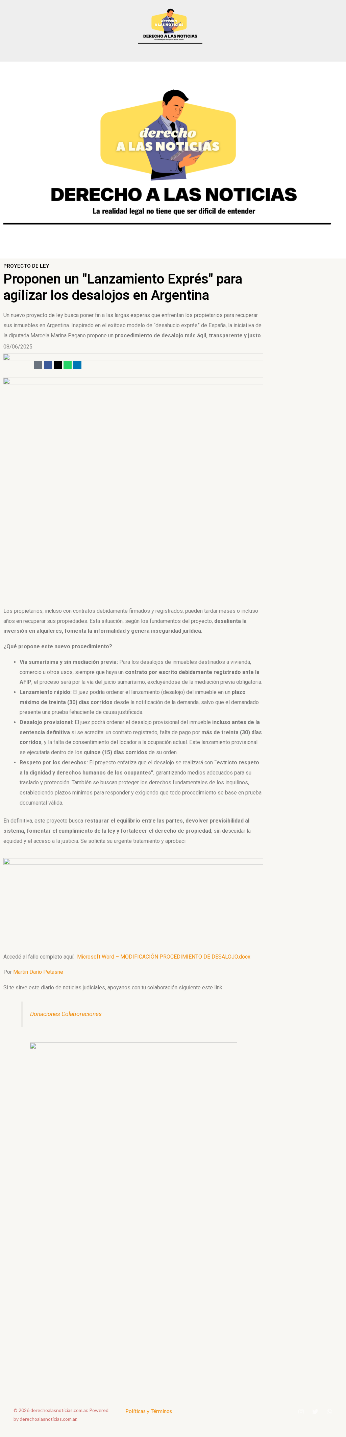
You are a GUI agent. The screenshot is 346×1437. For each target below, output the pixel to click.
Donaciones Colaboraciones (66, 1014)
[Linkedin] (77, 365)
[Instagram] (301, 1412)
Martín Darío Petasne (38, 972)
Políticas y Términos (148, 1411)
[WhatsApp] (329, 1412)
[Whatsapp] (68, 365)
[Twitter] (315, 1412)
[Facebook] (48, 365)
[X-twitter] (58, 365)
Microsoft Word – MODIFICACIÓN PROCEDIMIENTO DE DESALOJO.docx (163, 956)
